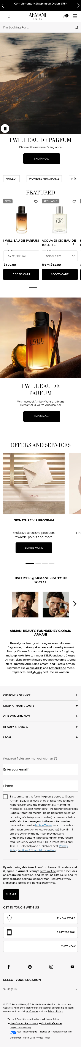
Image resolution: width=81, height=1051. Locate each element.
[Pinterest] (29, 966)
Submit (11, 894)
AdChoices (32, 1011)
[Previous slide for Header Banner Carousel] (2, 5)
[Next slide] (73, 244)
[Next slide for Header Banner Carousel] (78, 5)
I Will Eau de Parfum (21, 240)
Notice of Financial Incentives (36, 882)
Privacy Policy (55, 1011)
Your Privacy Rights (26, 1031)
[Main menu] (75, 16)
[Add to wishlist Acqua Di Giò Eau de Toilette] (74, 201)
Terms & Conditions (18, 1019)
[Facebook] (8, 966)
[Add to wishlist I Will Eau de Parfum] (35, 201)
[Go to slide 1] (33, 287)
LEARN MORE (34, 547)
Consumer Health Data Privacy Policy (30, 1037)
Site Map (36, 1019)
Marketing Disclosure (54, 875)
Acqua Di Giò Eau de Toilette (59, 243)
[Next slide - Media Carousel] (74, 603)
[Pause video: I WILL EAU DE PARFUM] (5, 128)
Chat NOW (68, 946)
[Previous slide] (7, 244)
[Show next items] (75, 178)
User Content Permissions (24, 1023)
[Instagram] (51, 966)
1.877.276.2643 (66, 932)
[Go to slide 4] (51, 563)
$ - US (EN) (10, 989)
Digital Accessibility (20, 1027)
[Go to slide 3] (48, 287)
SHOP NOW (41, 158)
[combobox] (39, 27)
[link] (65, 16)
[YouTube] (72, 966)
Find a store (66, 918)
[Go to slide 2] (41, 287)
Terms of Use (48, 871)
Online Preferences (51, 1023)
